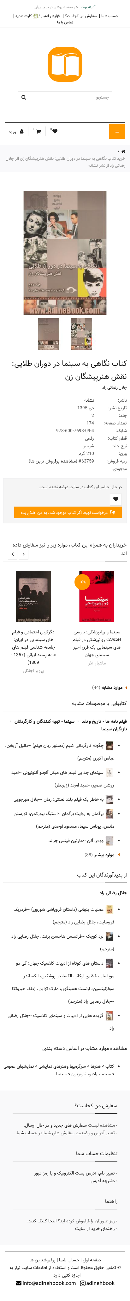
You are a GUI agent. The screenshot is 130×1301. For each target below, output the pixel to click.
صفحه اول (92, 1260)
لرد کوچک (95, 936)
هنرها (96, 1066)
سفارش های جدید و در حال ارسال (56, 1125)
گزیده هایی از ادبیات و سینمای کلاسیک (69, 1015)
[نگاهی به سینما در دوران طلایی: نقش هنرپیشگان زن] (80, 334)
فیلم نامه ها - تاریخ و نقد (104, 721)
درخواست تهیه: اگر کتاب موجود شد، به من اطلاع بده (65, 512)
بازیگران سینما (114, 729)
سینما (61, 1074)
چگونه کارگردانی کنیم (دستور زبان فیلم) (68, 745)
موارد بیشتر (104, 855)
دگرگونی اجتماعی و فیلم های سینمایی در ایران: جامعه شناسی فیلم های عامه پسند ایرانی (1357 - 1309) (33, 647)
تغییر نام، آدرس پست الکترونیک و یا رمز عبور (74, 1173)
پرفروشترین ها (42, 1260)
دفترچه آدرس (103, 1181)
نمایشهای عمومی (18, 1066)
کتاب (109, 1066)
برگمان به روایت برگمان (83, 814)
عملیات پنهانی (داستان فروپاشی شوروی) (68, 909)
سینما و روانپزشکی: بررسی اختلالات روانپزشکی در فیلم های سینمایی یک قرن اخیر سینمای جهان (97, 643)
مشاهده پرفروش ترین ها (53, 461)
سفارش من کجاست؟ (81, 16)
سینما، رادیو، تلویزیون (91, 1074)
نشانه (89, 400)
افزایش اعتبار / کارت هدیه (38, 16)
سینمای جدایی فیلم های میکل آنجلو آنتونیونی (64, 772)
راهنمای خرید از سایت (95, 1229)
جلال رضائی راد (114, 387)
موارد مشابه (112, 687)
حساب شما (109, 16)
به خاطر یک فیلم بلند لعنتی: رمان (74, 799)
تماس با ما (65, 22)
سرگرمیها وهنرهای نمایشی (62, 1066)
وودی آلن (96, 841)
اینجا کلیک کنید (42, 1221)
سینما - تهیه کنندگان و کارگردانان (44, 721)
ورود (13, 131)
